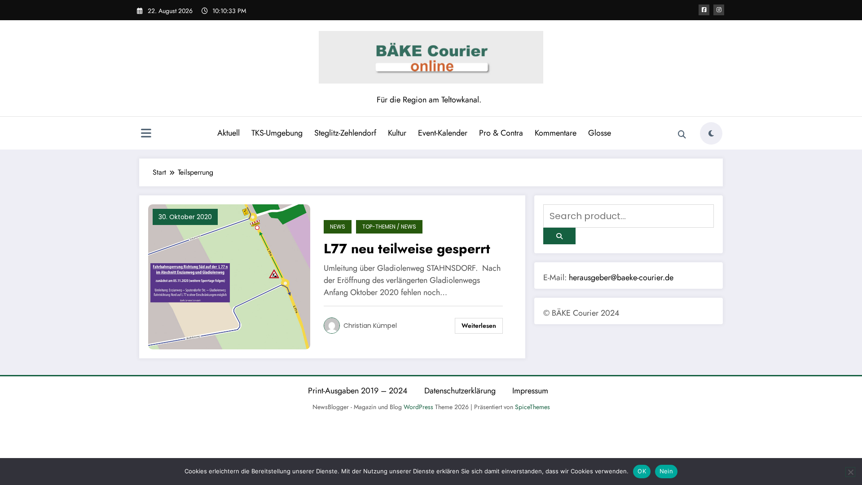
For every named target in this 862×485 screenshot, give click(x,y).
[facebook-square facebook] (704, 9)
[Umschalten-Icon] (146, 134)
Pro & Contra (501, 133)
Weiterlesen (479, 325)
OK (642, 471)
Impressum (530, 391)
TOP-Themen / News (389, 226)
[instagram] (718, 9)
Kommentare (555, 133)
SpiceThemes (532, 406)
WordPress (418, 406)
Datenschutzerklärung (460, 391)
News (337, 226)
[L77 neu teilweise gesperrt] (229, 276)
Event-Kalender (442, 133)
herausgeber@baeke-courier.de (621, 277)
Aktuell (228, 133)
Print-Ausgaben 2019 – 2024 (358, 391)
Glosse (599, 133)
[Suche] (682, 134)
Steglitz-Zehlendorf (345, 133)
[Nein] (850, 472)
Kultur (397, 133)
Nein (666, 471)
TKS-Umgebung (277, 133)
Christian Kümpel (370, 325)
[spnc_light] (711, 133)
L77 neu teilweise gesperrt (407, 248)
